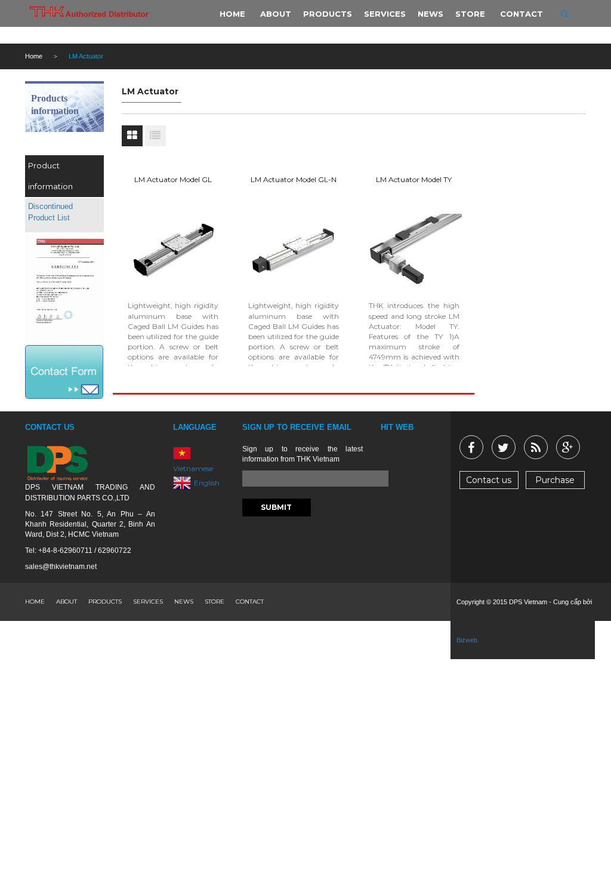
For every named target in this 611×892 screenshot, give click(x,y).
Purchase (555, 480)
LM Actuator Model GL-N (294, 179)
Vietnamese (193, 468)
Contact (250, 601)
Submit (276, 507)
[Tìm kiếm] (565, 13)
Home (33, 56)
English (207, 482)
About (66, 601)
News (183, 601)
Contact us (488, 480)
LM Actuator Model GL (173, 179)
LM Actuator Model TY (414, 179)
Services (148, 601)
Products (105, 601)
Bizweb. (467, 640)
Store (214, 601)
